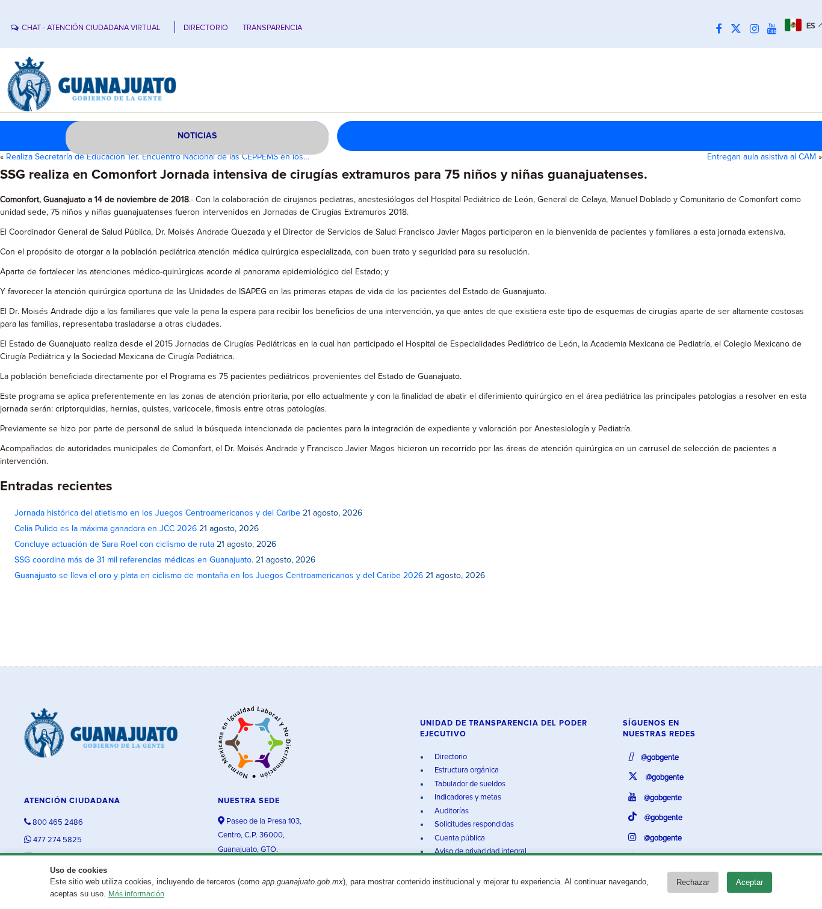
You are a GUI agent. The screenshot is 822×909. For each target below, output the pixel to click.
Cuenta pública (459, 838)
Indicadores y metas (467, 797)
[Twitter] (739, 29)
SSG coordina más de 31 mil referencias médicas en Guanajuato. (133, 560)
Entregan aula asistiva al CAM (761, 157)
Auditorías (451, 811)
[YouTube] (774, 29)
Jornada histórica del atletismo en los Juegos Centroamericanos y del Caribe (157, 513)
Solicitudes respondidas (473, 824)
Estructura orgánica (466, 770)
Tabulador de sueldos (469, 784)
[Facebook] (722, 29)
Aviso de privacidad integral (480, 851)
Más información (136, 894)
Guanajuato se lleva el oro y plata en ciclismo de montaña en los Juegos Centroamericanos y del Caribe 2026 (218, 576)
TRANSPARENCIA (272, 28)
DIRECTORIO (206, 28)
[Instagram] (757, 29)
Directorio (450, 757)
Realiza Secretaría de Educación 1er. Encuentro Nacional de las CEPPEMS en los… (157, 157)
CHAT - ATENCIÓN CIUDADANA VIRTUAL (91, 28)
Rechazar (692, 882)
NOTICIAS (197, 136)
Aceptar (749, 882)
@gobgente (659, 758)
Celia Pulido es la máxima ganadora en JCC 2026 (105, 529)
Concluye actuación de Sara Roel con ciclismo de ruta (114, 544)
